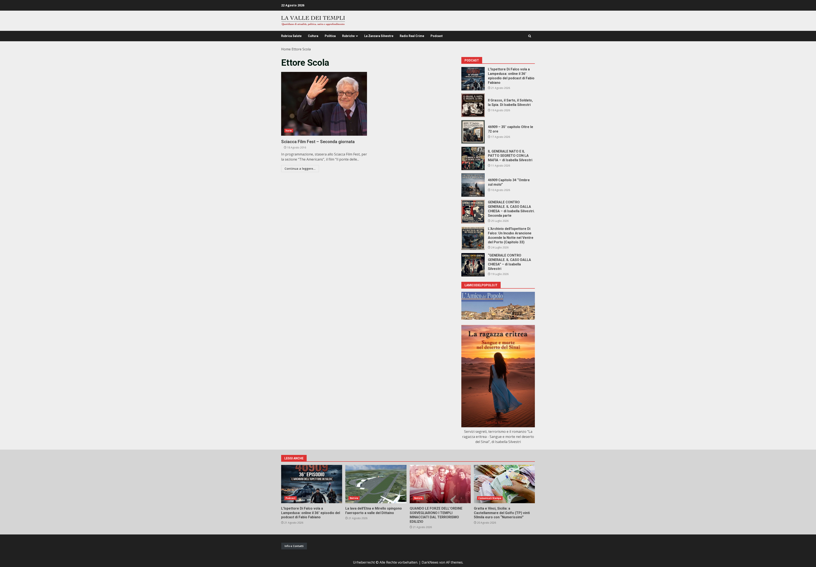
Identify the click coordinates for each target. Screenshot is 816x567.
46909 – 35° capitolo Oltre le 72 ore (473, 132)
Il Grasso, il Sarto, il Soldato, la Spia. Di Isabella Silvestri (473, 105)
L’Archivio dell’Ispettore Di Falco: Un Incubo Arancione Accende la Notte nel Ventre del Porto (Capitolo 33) (473, 238)
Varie (289, 130)
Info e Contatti (294, 546)
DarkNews (430, 562)
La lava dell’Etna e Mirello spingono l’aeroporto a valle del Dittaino (375, 484)
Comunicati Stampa (490, 498)
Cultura (313, 36)
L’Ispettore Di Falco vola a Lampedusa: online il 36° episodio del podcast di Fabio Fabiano (473, 78)
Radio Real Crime (412, 36)
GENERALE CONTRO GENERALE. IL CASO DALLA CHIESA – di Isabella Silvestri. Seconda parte (473, 211)
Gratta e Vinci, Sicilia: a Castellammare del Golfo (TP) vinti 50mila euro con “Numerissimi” (504, 484)
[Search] (529, 36)
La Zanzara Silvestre (378, 36)
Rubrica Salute (291, 36)
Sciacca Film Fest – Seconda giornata (324, 104)
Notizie (354, 498)
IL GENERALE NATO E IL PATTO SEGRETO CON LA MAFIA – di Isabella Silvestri (473, 158)
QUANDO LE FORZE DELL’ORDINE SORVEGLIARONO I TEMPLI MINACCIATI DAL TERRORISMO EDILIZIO (440, 484)
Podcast (437, 36)
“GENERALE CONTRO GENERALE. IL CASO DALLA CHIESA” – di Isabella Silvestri (473, 264)
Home (286, 49)
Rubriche (348, 36)
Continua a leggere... (300, 169)
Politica (330, 36)
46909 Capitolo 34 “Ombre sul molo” (473, 185)
